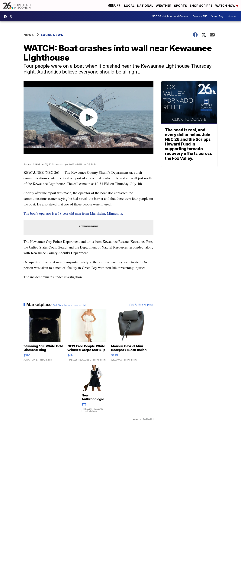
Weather (163, 6)
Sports (180, 6)
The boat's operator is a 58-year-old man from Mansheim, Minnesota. (73, 213)
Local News (52, 35)
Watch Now (225, 6)
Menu (112, 5)
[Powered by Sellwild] (148, 419)
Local (129, 6)
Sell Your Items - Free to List (69, 305)
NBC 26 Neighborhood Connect (170, 16)
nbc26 (11, 16)
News (29, 35)
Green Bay (217, 16)
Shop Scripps (201, 6)
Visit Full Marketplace (141, 304)
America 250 (200, 16)
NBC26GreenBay (6, 16)
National (145, 6)
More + (231, 16)
